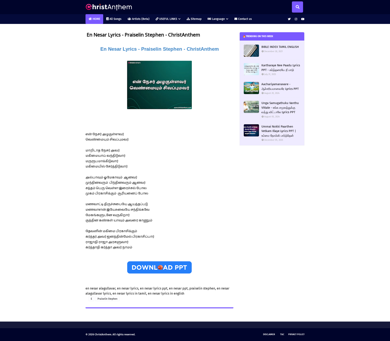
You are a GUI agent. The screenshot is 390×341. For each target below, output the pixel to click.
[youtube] (302, 19)
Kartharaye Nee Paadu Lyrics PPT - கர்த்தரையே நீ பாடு (280, 67)
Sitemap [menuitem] (196, 19)
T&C (282, 334)
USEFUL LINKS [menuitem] (167, 19)
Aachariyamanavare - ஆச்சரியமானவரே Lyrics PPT (280, 86)
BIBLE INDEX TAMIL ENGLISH (280, 47)
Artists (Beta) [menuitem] (140, 19)
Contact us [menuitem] (244, 19)
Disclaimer (269, 334)
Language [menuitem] (218, 19)
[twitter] (289, 19)
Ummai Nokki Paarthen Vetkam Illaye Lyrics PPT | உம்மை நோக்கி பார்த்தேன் (278, 131)
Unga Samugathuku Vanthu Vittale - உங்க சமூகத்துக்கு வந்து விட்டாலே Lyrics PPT (280, 107)
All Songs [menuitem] (115, 19)
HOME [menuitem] (96, 19)
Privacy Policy (296, 334)
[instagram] (296, 19)
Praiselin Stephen (107, 298)
